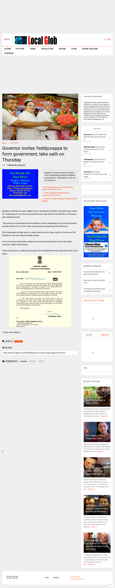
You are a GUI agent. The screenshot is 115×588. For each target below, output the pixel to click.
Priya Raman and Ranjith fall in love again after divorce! (95, 471)
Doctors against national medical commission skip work (56, 194)
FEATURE (62, 49)
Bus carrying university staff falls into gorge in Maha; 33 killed (57, 188)
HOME (8, 49)
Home (4, 143)
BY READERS (9, 53)
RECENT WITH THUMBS (94, 300)
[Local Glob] (37, 44)
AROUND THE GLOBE (89, 49)
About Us (56, 577)
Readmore (104, 416)
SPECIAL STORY (47, 49)
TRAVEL (33, 49)
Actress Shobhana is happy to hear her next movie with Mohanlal (97, 508)
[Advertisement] (57, 18)
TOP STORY (19, 49)
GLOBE (73, 49)
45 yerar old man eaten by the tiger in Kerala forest (95, 400)
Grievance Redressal (77, 579)
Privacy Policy (75, 577)
